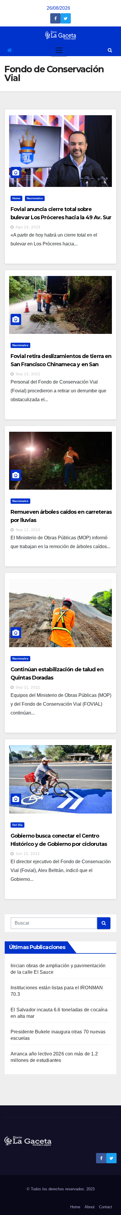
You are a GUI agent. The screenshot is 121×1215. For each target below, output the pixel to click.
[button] (110, 50)
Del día (17, 824)
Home (16, 198)
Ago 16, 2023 (28, 227)
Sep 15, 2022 (28, 374)
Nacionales (35, 198)
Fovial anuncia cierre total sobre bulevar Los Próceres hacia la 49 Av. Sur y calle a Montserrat (61, 217)
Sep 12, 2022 (28, 530)
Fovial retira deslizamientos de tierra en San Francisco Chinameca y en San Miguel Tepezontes (61, 364)
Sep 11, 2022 (28, 687)
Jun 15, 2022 (28, 854)
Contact (105, 1207)
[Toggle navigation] (59, 50)
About (90, 1207)
